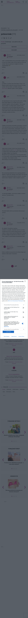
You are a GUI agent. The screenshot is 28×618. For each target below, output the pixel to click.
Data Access (14, 336)
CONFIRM (8, 331)
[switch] (23, 307)
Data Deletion (6, 336)
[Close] (25, 281)
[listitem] (14, 304)
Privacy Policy (21, 336)
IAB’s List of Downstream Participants (15, 300)
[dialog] (14, 309)
